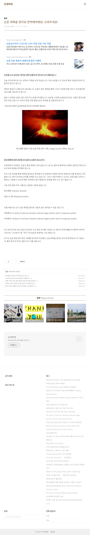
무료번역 (68, 457)
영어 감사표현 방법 (53, 475)
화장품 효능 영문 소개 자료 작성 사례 (16, 276)
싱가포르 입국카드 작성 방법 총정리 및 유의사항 (63, 380)
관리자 (53, 532)
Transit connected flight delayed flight (62, 493)
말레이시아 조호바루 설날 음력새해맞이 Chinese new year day (63, 392)
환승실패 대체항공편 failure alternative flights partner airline (64, 487)
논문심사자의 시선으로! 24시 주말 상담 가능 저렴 (28, 43)
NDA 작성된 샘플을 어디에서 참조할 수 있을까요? (19, 286)
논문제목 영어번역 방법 (55, 496)
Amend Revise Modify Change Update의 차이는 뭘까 (64, 399)
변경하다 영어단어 (70, 475)
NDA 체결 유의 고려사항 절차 (57, 404)
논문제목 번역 (52, 433)
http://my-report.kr (14, 40)
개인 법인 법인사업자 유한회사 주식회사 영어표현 (64, 422)
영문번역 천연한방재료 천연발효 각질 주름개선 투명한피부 (65, 466)
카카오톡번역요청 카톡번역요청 (58, 447)
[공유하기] (11, 261)
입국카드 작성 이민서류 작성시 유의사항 (61, 411)
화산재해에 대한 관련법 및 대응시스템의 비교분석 (64, 482)
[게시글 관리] (14, 261)
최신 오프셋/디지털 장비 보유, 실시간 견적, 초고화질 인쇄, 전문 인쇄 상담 (35, 63)
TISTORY (45, 532)
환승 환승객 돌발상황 (54, 479)
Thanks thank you (54, 457)
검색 (41, 517)
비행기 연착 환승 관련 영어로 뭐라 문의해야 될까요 (64, 500)
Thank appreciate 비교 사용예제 (59, 454)
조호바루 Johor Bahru (55, 443)
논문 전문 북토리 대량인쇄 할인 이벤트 (23, 60)
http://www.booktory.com (17, 57)
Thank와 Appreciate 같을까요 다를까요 (61, 387)
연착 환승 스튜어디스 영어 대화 (58, 450)
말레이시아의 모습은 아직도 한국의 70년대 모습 (19, 283)
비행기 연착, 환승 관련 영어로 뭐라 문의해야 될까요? (20, 281)
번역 (7, 271)
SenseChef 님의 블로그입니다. (19, 340)
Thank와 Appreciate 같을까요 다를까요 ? (17, 278)
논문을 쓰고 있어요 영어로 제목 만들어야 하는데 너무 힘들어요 (65, 438)
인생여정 (8, 4)
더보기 (48, 504)
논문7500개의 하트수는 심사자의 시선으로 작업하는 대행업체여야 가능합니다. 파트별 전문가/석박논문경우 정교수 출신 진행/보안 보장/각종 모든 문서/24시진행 (37, 48)
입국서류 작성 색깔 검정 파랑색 (58, 461)
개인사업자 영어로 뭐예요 (56, 383)
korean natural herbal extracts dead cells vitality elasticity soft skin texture (63, 428)
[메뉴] (85, 4)
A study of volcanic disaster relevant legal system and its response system (63, 417)
